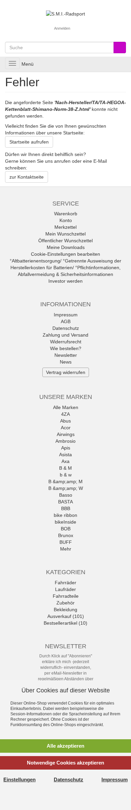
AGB (66, 321)
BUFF (65, 542)
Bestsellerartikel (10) (65, 623)
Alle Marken (65, 407)
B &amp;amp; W (65, 488)
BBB (65, 508)
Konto (65, 220)
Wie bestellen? (65, 348)
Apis (65, 447)
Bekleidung (65, 609)
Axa (65, 461)
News (66, 362)
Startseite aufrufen (29, 142)
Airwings (66, 434)
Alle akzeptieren (65, 746)
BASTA (65, 501)
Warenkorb (65, 213)
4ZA (65, 414)
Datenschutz (65, 328)
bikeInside (65, 522)
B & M (65, 468)
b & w (66, 474)
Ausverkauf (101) (65, 616)
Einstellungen (19, 779)
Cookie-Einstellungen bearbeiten (65, 254)
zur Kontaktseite (26, 177)
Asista (65, 454)
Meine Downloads (66, 247)
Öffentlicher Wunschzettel (65, 240)
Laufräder (65, 589)
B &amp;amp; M (65, 481)
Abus (65, 421)
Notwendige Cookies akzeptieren (65, 763)
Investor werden (65, 281)
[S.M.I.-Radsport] (65, 13)
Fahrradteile (66, 596)
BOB (66, 528)
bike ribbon (65, 515)
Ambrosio (65, 441)
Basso (65, 495)
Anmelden (62, 28)
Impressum (66, 314)
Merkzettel (65, 227)
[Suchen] (120, 47)
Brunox (65, 535)
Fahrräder (65, 582)
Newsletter (65, 355)
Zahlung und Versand (65, 335)
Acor (66, 427)
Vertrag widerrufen (65, 372)
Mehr (65, 549)
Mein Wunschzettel (65, 234)
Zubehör (65, 602)
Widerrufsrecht (65, 341)
